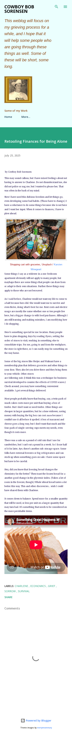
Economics (38, 586)
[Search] (56, 6)
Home (8, 117)
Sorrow (10, 591)
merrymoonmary (44, 728)
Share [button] (8, 597)
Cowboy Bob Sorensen (19, 9)
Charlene (22, 586)
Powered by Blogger (38, 720)
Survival (24, 591)
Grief (52, 586)
